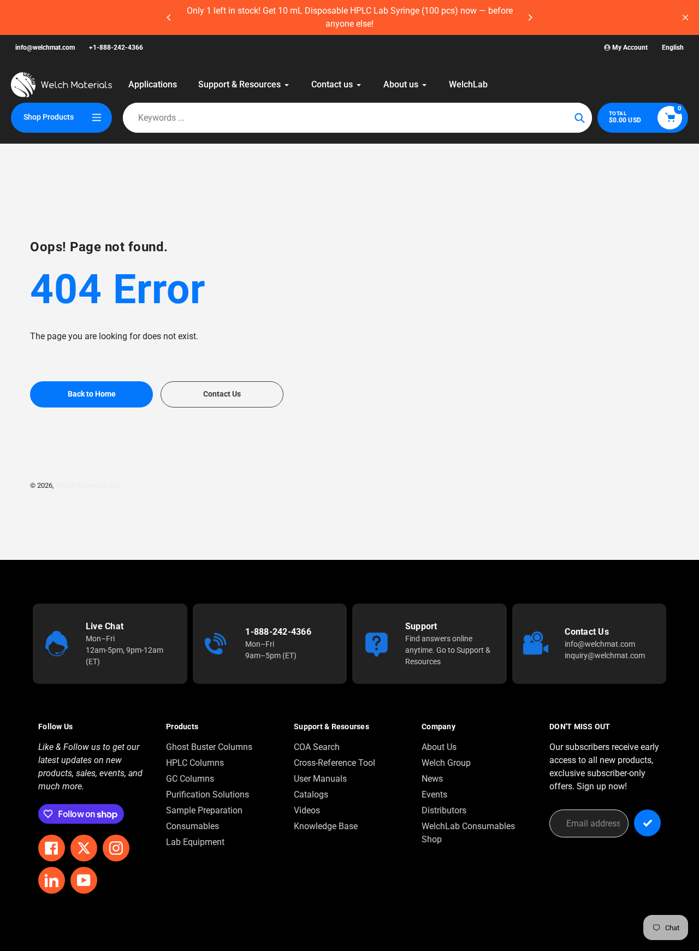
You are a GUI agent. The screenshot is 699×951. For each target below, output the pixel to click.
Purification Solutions (207, 794)
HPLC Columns (195, 763)
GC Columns (190, 778)
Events (434, 794)
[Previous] (169, 17)
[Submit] (647, 823)
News (432, 778)
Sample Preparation (204, 810)
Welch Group (446, 763)
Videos (307, 810)
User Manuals (320, 778)
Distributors (444, 810)
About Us (439, 747)
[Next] (529, 17)
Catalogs (311, 794)
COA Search (317, 747)
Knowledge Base (326, 826)
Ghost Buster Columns (209, 747)
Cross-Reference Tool (334, 763)
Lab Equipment (195, 842)
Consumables (192, 826)
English (673, 47)
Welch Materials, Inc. (88, 485)
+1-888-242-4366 (116, 47)
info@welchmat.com (45, 47)
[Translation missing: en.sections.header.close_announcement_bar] (685, 17)
